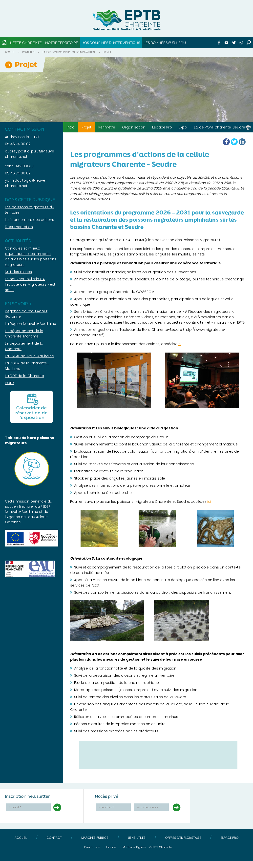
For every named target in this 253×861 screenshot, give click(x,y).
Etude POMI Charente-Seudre (219, 127)
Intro (71, 127)
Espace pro (229, 838)
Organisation (133, 127)
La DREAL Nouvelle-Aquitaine (29, 356)
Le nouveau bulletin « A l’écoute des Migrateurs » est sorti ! (30, 284)
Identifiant (106, 807)
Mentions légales (134, 847)
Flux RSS (111, 847)
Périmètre (106, 127)
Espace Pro (162, 127)
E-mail (15, 807)
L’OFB (9, 382)
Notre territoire (61, 42)
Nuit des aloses (18, 271)
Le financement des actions (29, 219)
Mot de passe (148, 807)
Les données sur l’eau (165, 42)
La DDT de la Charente (24, 375)
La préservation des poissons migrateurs (68, 52)
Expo (183, 127)
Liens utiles (137, 838)
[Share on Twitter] (234, 141)
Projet (86, 127)
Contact (54, 838)
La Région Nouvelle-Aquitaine (30, 323)
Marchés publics (94, 838)
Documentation (19, 226)
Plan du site (92, 847)
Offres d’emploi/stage (183, 838)
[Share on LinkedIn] (242, 141)
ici (179, 343)
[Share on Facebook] (226, 141)
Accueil (10, 52)
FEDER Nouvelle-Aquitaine (27, 509)
